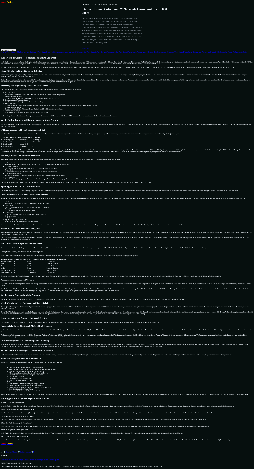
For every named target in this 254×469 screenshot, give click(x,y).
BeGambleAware (24, 452)
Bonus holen (86, 48)
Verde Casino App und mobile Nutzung (140, 52)
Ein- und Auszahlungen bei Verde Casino (113, 52)
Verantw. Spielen (54, 460)
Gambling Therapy (11, 452)
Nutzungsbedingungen (16, 460)
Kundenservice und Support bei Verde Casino (168, 52)
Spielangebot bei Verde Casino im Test (87, 52)
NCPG (34, 452)
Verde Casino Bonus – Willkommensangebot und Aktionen (56, 52)
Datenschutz (5, 460)
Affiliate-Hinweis (28, 460)
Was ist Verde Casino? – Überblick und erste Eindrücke (18, 52)
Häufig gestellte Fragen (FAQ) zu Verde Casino (232, 52)
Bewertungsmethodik (41, 460)
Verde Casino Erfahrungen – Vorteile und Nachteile (199, 52)
